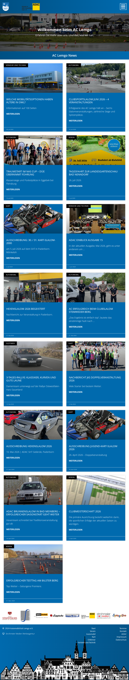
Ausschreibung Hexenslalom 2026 (29, 446)
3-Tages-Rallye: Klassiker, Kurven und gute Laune (31, 379)
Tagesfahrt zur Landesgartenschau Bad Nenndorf (93, 173)
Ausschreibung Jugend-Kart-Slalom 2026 (93, 447)
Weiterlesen (13, 113)
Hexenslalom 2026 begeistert (25, 308)
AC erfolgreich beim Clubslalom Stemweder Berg (91, 310)
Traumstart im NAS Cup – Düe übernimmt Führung (25, 173)
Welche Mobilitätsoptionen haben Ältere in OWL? (29, 101)
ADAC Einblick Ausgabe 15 (86, 240)
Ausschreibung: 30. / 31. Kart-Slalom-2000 (30, 241)
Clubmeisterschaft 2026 (85, 511)
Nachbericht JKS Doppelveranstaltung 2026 (95, 379)
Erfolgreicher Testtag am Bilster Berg (32, 580)
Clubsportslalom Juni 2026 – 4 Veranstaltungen (89, 101)
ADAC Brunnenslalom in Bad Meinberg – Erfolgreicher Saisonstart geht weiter (33, 513)
